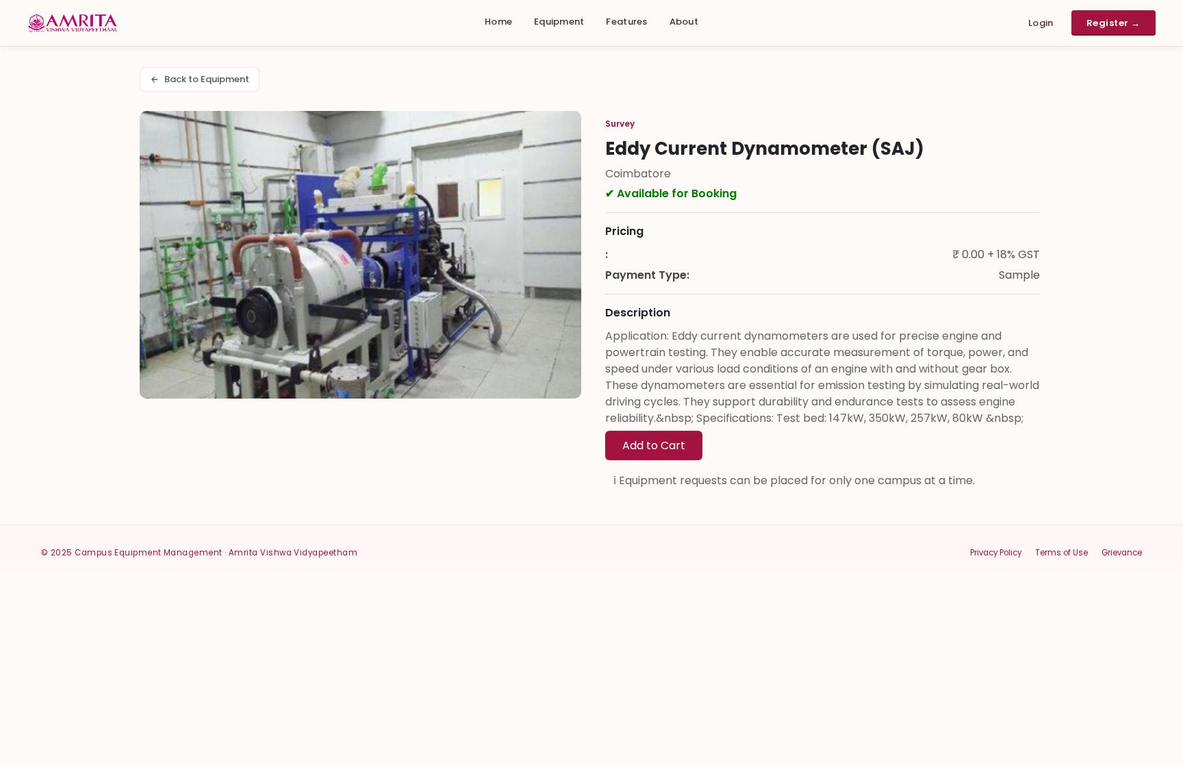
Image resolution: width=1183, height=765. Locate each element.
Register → (1113, 22)
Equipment (559, 21)
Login (1041, 22)
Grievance (1122, 552)
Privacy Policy (995, 552)
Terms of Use (1061, 552)
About (684, 21)
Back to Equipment (206, 79)
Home (498, 21)
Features (626, 21)
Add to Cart (653, 445)
